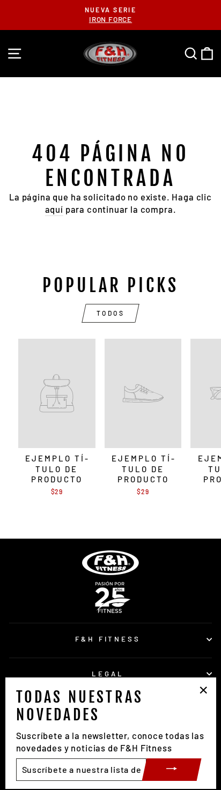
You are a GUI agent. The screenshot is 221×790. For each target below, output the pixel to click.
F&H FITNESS (108, 639)
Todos (111, 313)
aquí (54, 209)
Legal (108, 673)
